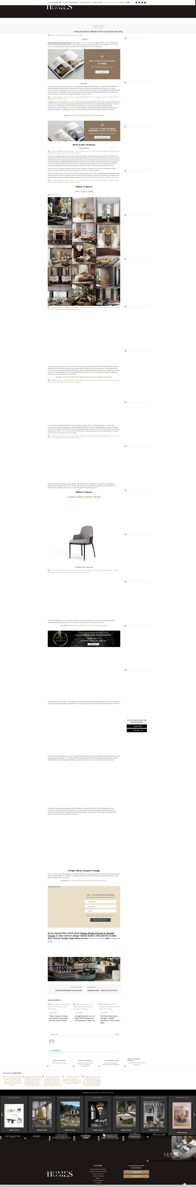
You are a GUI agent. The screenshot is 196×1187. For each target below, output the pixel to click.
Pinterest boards (97, 938)
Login (116, 1034)
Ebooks (122, 2)
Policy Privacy (98, 1180)
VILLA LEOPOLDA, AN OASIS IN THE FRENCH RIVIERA (87, 115)
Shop (128, 2)
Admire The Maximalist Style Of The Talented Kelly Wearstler (87, 625)
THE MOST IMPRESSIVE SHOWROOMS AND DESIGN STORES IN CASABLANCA (87, 377)
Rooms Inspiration (111, 2)
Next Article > (91, 987)
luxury (118, 756)
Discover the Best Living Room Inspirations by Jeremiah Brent (68, 991)
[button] (193, 1114)
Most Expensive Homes (55, 2)
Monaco (117, 703)
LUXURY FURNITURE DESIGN (98, 1171)
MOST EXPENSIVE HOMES (98, 1169)
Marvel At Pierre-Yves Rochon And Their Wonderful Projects (87, 880)
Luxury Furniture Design (71, 2)
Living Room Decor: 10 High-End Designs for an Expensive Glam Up (85, 1018)
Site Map (98, 1182)
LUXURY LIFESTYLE (98, 1173)
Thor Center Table (84, 191)
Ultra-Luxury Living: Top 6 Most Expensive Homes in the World (59, 1018)
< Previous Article (76, 987)
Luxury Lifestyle (85, 2)
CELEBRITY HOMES (97, 2)
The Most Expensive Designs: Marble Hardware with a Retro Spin (110, 1019)
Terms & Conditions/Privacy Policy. (102, 916)
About (98, 1178)
